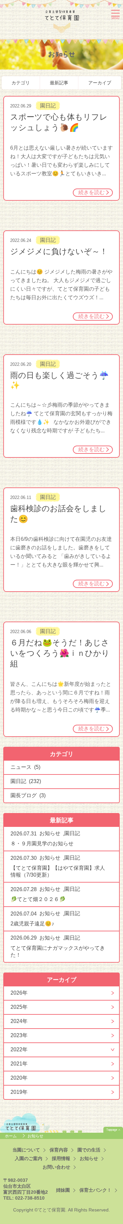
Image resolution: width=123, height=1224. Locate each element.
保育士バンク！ (95, 1190)
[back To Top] (113, 1130)
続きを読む (91, 192)
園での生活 (88, 1150)
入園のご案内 (28, 1158)
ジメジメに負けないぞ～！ (59, 251)
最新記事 (59, 82)
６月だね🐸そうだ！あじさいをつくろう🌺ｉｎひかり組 (60, 653)
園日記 (48, 105)
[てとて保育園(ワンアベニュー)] (62, 20)
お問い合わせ (56, 1167)
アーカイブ (99, 82)
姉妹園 (63, 1190)
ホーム (11, 1136)
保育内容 (59, 1150)
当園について (26, 1150)
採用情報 (61, 1158)
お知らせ (49, 833)
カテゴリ (20, 82)
